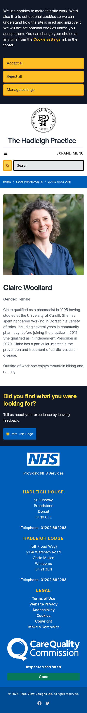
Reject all (14, 76)
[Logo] (43, 120)
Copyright (43, 621)
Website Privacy (43, 604)
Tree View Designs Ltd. (36, 694)
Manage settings (21, 89)
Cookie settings (46, 39)
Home (7, 181)
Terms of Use (43, 598)
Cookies (43, 615)
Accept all (15, 63)
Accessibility (43, 610)
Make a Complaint (43, 627)
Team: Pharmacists (29, 181)
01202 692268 (53, 528)
